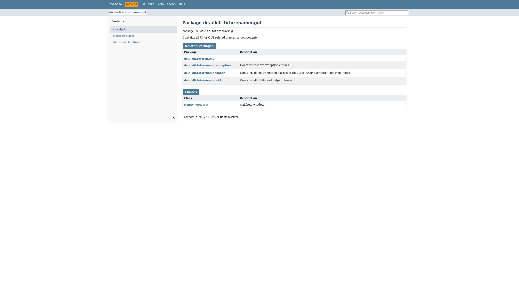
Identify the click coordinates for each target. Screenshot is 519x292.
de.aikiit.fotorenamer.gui (127, 12)
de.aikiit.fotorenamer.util (202, 80)
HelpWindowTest (196, 104)
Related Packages (123, 35)
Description (120, 29)
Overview (115, 4)
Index (160, 4)
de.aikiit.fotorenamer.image (204, 72)
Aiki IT (209, 117)
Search (172, 4)
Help (182, 4)
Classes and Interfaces (126, 42)
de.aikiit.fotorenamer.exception (207, 65)
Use (143, 4)
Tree (151, 4)
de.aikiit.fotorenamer (200, 58)
